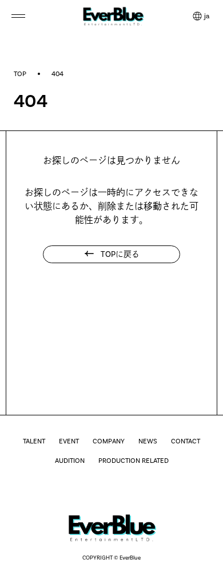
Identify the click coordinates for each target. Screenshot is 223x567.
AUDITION (70, 461)
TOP (20, 74)
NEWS (147, 441)
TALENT (34, 441)
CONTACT (185, 441)
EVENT (69, 441)
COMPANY (109, 441)
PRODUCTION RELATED (133, 461)
